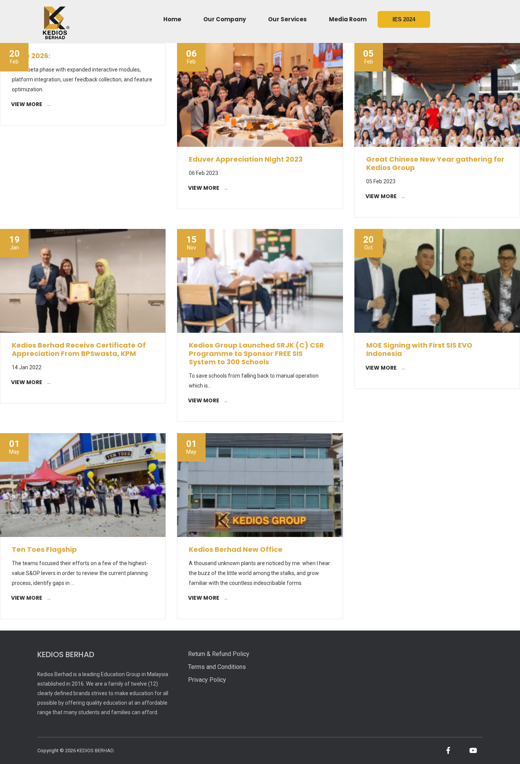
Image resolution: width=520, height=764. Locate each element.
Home (172, 19)
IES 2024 (403, 19)
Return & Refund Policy (218, 654)
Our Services (287, 19)
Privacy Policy (207, 679)
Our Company (224, 19)
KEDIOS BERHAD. (96, 750)
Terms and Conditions (217, 666)
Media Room (348, 19)
